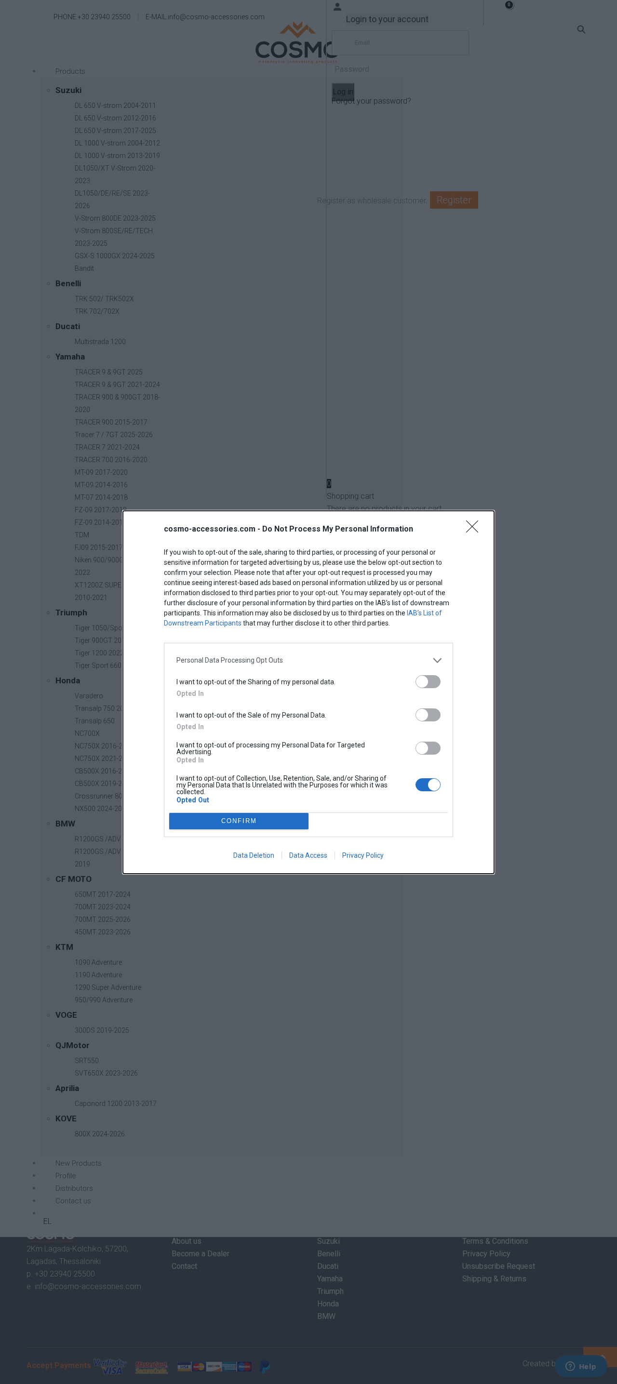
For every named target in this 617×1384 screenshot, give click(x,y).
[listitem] (308, 660)
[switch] (428, 681)
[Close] (475, 529)
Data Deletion (253, 855)
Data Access (308, 855)
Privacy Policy (363, 855)
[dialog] (308, 692)
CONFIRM (239, 821)
